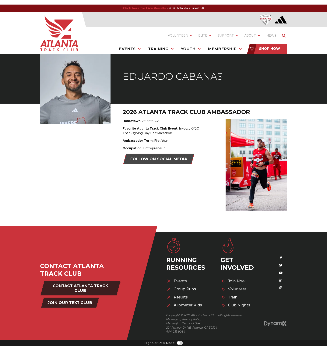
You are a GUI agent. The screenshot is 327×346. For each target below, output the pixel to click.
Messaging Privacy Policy (183, 319)
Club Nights (239, 305)
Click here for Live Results (144, 8)
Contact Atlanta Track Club (80, 288)
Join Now (236, 281)
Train (232, 297)
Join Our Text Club (70, 302)
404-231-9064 (175, 331)
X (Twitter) (281, 265)
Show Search (284, 36)
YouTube (281, 272)
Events (180, 281)
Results (181, 297)
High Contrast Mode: (159, 343)
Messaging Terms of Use (183, 323)
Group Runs (185, 289)
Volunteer (237, 289)
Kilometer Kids (188, 305)
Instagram (281, 288)
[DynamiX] (275, 323)
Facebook (281, 257)
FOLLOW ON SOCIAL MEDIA (158, 159)
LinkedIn (281, 280)
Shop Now (269, 49)
